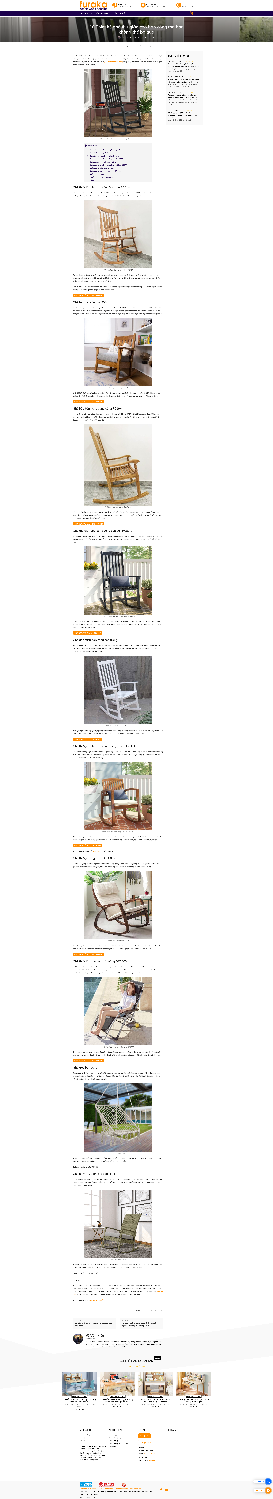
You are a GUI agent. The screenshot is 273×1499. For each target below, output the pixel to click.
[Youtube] (166, 1490)
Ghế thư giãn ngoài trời (97, 1300)
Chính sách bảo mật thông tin (129, 1488)
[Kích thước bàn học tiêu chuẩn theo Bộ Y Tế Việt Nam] (155, 1384)
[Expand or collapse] (149, 145)
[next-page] (138, 1414)
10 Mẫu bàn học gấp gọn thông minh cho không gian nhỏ (117, 1400)
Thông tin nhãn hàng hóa (90, 1488)
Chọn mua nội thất (136, 21)
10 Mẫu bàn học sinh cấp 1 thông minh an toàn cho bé (79, 1400)
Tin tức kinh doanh (176, 61)
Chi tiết (152, 1461)
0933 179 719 (149, 1454)
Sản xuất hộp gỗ (115, 1438)
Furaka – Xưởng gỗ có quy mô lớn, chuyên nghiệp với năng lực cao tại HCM (139, 1324)
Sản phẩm (113, 1447)
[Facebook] (136, 46)
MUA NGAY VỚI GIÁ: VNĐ (88, 295)
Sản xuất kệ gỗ (114, 1441)
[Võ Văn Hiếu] (119, 37)
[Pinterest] (145, 46)
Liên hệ (82, 1438)
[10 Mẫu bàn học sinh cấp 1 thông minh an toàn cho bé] (79, 1384)
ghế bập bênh (98, 851)
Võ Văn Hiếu (128, 37)
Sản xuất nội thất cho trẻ (118, 1444)
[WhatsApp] (150, 46)
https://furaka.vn (90, 1338)
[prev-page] (133, 1414)
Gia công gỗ (113, 1435)
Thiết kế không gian (176, 77)
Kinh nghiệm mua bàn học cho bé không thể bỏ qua (193, 1400)
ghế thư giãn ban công (113, 62)
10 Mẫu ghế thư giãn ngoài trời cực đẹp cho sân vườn (93, 1324)
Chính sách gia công (88, 1435)
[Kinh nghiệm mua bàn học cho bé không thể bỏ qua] (193, 1384)
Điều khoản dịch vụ (108, 1488)
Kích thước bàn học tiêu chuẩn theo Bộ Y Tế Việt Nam (155, 1400)
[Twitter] (140, 46)
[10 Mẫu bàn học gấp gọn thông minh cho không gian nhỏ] (117, 1384)
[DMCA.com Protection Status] (86, 1486)
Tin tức (82, 1441)
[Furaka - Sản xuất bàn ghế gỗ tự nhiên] (93, 5)
